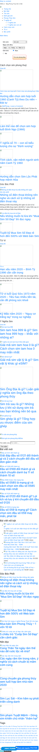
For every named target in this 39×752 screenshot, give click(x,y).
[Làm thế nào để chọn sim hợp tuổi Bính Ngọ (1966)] (6, 120)
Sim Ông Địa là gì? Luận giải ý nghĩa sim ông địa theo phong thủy (19, 392)
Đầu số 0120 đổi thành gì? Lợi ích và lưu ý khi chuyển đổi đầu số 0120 (19, 499)
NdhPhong (5, 106)
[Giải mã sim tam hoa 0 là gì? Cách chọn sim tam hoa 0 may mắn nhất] (14, 342)
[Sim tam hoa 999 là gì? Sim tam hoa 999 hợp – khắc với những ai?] (6, 327)
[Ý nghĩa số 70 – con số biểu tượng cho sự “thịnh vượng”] (6, 137)
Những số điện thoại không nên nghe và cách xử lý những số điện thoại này (19, 198)
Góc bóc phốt (4, 192)
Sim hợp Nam (32, 726)
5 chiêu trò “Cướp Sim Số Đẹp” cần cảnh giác (19, 636)
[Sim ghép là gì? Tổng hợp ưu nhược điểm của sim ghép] (5, 416)
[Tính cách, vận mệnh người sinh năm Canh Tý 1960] (6, 153)
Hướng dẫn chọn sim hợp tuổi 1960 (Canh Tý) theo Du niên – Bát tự (18, 99)
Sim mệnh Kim (7, 731)
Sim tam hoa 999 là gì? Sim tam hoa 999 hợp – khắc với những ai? (19, 333)
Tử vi (5, 29)
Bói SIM (6, 11)
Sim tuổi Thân (23, 738)
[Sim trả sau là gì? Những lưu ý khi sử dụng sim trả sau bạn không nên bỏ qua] (6, 401)
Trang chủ (7, 9)
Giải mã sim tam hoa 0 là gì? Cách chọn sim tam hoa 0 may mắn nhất (19, 348)
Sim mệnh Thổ (5, 733)
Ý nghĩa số (7, 20)
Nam (16, 50)
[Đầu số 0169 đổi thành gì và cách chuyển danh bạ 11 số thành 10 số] (10, 466)
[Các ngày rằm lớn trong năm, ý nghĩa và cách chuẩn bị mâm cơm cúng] (10, 656)
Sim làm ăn (14, 728)
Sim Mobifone (24, 728)
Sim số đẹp (16, 733)
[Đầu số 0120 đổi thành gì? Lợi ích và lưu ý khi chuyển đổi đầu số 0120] (9, 493)
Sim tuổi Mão (20, 735)
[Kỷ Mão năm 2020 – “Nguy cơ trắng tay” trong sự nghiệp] (6, 307)
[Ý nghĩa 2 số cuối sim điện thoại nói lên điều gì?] (21, 525)
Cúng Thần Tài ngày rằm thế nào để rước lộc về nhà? (17, 649)
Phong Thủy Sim (9, 18)
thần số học (18, 742)
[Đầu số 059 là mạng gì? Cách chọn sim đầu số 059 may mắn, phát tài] (9, 507)
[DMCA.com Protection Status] (5, 751)
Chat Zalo (33, 748)
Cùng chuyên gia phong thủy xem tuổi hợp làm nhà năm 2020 (18, 681)
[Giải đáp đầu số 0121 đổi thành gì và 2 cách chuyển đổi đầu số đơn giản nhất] (9, 453)
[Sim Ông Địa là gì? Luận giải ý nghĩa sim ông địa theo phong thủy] (16, 377)
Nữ (6, 53)
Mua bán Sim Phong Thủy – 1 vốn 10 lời (18, 625)
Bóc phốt (7, 32)
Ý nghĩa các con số (14, 25)
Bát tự (3, 726)
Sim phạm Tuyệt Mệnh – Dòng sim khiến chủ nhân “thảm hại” (19, 717)
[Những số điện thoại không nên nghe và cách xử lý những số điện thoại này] (16, 190)
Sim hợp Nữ (4, 728)
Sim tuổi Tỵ (26, 740)
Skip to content (5, 1)
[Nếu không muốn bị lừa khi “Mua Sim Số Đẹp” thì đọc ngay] (10, 213)
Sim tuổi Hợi (9, 735)
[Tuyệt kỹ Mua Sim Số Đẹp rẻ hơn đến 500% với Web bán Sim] (6, 227)
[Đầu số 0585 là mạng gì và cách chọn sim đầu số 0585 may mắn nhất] (12, 480)
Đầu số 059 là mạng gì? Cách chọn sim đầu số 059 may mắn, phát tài (18, 513)
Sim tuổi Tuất (7, 740)
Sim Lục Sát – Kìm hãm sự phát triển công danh (19, 700)
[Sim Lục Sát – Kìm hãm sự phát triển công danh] (6, 692)
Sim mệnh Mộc (19, 731)
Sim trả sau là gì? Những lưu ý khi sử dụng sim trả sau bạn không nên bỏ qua (18, 407)
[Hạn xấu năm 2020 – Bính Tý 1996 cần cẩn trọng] (16, 255)
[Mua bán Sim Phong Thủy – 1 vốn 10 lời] (19, 621)
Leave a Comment (17, 106)
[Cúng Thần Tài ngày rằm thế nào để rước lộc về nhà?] (9, 645)
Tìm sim (6, 13)
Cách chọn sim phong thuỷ (26, 91)
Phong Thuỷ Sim (19, 726)
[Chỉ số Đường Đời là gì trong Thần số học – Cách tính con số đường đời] (21, 564)
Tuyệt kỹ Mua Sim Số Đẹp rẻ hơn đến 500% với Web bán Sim (17, 613)
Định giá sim (8, 16)
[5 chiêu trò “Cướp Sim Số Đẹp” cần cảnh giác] (15, 631)
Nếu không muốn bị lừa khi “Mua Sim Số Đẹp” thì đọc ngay (19, 595)
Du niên (9, 726)
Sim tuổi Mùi (30, 735)
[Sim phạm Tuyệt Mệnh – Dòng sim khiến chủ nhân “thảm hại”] (6, 709)
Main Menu (4, 36)
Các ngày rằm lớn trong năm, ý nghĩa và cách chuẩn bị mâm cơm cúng (19, 662)
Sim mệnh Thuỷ (31, 731)
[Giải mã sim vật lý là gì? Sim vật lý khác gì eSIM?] (6, 357)
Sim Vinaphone (7, 742)
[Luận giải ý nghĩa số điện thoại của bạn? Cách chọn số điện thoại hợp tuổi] (21, 534)
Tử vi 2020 (27, 742)
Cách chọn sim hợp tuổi (8, 91)
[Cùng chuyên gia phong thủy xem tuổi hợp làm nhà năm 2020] (6, 672)
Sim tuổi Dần (26, 733)
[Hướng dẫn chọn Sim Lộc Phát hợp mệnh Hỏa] (6, 170)
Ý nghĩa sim (12, 23)
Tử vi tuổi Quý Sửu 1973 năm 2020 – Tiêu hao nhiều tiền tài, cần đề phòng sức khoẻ (18, 297)
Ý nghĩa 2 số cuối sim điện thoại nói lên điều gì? (21, 529)
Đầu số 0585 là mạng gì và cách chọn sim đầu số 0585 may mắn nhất (17, 486)
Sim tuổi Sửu (13, 738)
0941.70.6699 (10, 749)
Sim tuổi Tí (17, 740)
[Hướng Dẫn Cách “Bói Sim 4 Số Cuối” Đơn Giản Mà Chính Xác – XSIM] (21, 543)
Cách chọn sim (9, 27)
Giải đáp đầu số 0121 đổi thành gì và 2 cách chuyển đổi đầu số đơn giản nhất (19, 458)
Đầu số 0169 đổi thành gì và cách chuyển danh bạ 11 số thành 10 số (17, 472)
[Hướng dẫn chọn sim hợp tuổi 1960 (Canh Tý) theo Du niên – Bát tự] (16, 80)
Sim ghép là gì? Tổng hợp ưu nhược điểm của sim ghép (17, 422)
